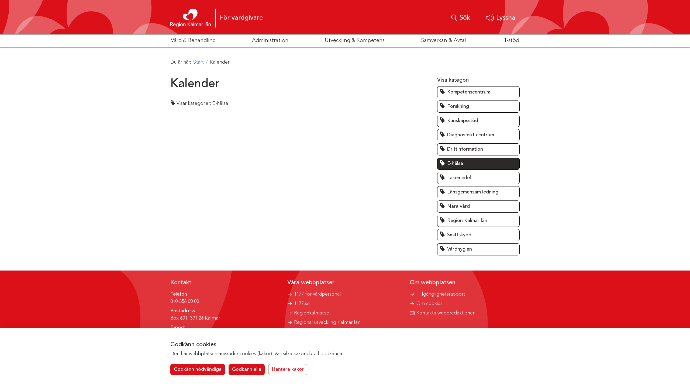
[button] (501, 18)
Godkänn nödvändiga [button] (198, 369)
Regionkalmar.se (311, 313)
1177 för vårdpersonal (317, 294)
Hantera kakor (288, 369)
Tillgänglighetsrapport (440, 294)
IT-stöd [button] (510, 40)
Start (198, 62)
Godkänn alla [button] (246, 369)
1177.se (302, 303)
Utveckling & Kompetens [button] (355, 40)
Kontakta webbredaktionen (445, 313)
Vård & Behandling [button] (193, 40)
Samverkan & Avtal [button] (443, 40)
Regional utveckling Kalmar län (327, 322)
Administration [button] (270, 40)
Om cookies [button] (429, 303)
